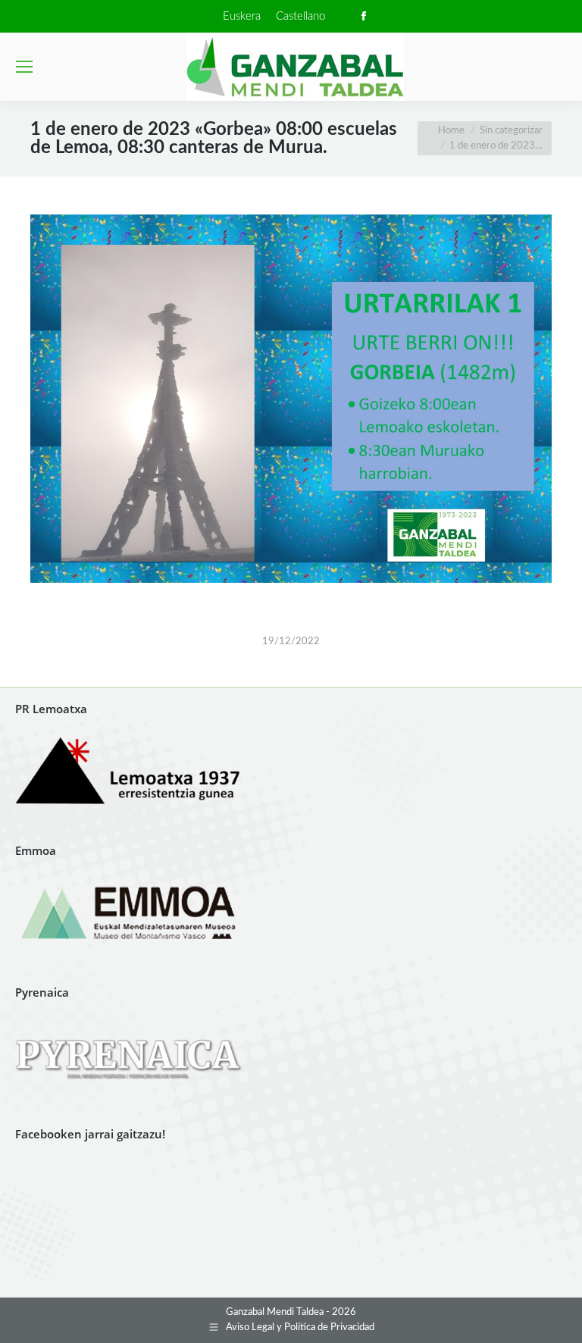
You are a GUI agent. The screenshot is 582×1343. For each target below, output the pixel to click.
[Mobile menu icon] (24, 67)
